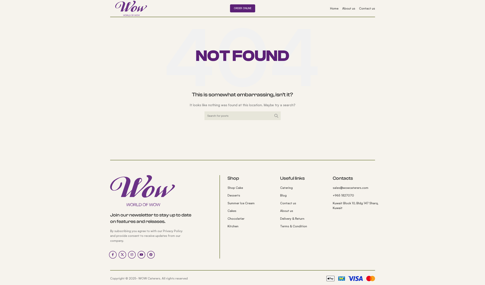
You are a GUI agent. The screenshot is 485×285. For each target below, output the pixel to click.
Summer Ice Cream (241, 203)
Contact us (288, 203)
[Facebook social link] (113, 255)
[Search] (276, 115)
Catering (286, 188)
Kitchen (233, 226)
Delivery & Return (292, 218)
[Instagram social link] (132, 255)
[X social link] (122, 255)
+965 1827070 (343, 195)
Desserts (234, 195)
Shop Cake (235, 188)
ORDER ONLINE (242, 8)
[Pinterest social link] (151, 255)
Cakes (232, 211)
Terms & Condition (293, 226)
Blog (283, 195)
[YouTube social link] (141, 255)
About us (286, 211)
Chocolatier (236, 218)
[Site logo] (131, 8)
